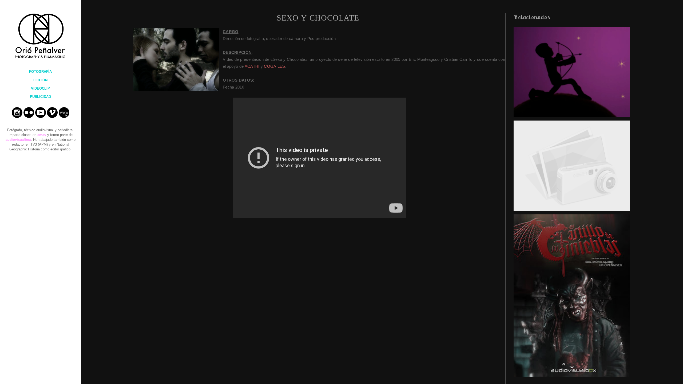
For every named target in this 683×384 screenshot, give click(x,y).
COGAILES (274, 66)
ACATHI (252, 66)
